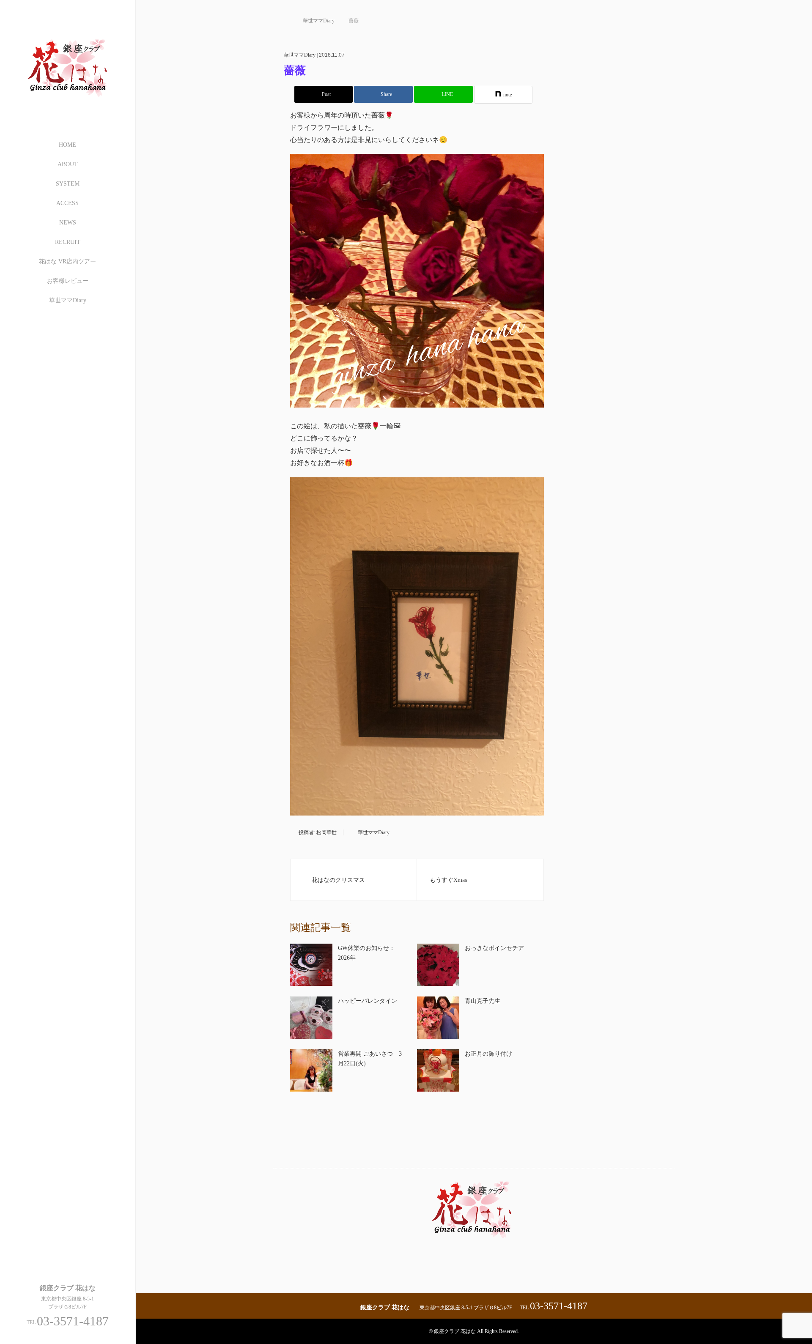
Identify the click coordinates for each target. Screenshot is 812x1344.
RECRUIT (67, 242)
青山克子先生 (482, 1001)
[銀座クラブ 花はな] (67, 106)
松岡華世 (326, 832)
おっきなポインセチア (494, 948)
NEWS (67, 222)
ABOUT (68, 164)
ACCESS (67, 203)
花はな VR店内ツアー (67, 261)
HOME (67, 145)
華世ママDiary (67, 300)
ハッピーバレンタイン (367, 1001)
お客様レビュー (67, 281)
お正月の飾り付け (488, 1054)
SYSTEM (68, 184)
